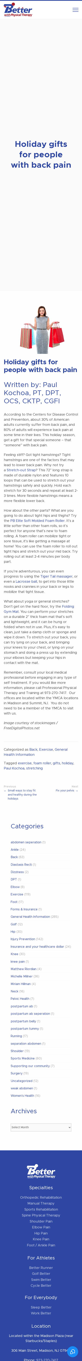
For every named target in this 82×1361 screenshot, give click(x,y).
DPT (14, 879)
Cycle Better (41, 1286)
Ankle (15, 849)
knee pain (18, 961)
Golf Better (41, 1274)
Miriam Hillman (21, 984)
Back (33, 749)
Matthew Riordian (23, 969)
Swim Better (41, 1280)
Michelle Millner (22, 976)
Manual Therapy (41, 1203)
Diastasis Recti (21, 864)
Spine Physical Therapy (41, 1215)
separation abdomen (26, 1043)
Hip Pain (41, 1233)
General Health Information (30, 916)
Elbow (15, 887)
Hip (13, 931)
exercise (25, 763)
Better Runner (41, 1268)
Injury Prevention (23, 939)
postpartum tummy (25, 1028)
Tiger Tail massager (56, 576)
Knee (14, 954)
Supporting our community (30, 1066)
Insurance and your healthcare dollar (37, 946)
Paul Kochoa (14, 768)
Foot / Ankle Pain (41, 1245)
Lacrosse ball (26, 581)
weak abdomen (22, 1088)
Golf (14, 924)
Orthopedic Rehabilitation (41, 1197)
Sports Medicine (23, 1058)
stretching (34, 768)
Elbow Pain (41, 1227)
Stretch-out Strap (21, 470)
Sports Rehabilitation (41, 1209)
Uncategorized (21, 1081)
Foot (14, 902)
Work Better (41, 1313)
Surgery (17, 1073)
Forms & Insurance (24, 909)
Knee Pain (41, 1239)
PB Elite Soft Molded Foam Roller (37, 521)
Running (16, 1036)
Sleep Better (41, 1307)
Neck (14, 991)
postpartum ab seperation (30, 1013)
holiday (67, 763)
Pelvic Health (20, 998)
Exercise (46, 749)
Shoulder (17, 1051)
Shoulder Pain (41, 1221)
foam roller (42, 763)
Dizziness (17, 872)
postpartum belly (23, 1021)
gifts (56, 763)
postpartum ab (22, 1006)
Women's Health (22, 1095)
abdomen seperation (26, 842)
